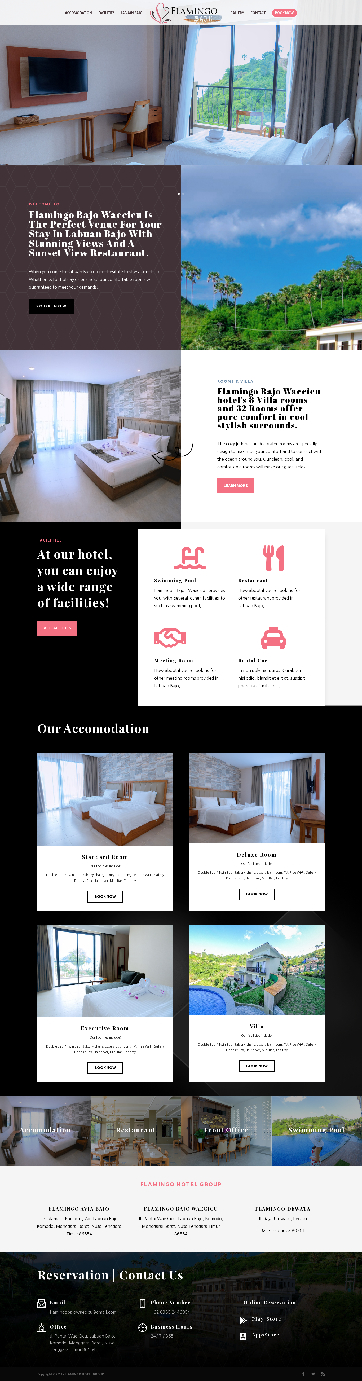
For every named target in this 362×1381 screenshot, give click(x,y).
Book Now (105, 896)
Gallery (237, 13)
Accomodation (78, 13)
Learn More (236, 485)
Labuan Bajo (132, 13)
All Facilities (57, 628)
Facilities (106, 13)
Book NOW (51, 306)
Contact (258, 13)
